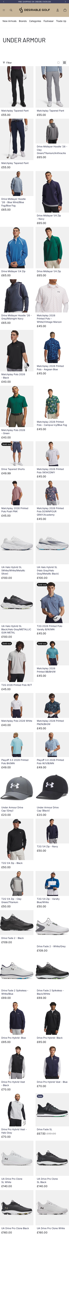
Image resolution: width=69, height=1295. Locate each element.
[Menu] (4, 10)
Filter (9, 62)
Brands (23, 21)
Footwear (49, 21)
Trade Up (61, 21)
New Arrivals (9, 21)
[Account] (57, 10)
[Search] (11, 10)
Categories (35, 21)
